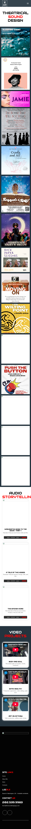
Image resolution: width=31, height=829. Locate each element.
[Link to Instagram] (9, 812)
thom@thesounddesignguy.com (11, 805)
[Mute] (20, 537)
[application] (15, 537)
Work (3, 782)
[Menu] (28, 3)
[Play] (5, 537)
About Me (5, 779)
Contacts (4, 785)
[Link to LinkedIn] (4, 812)
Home (4, 776)
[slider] (24, 537)
